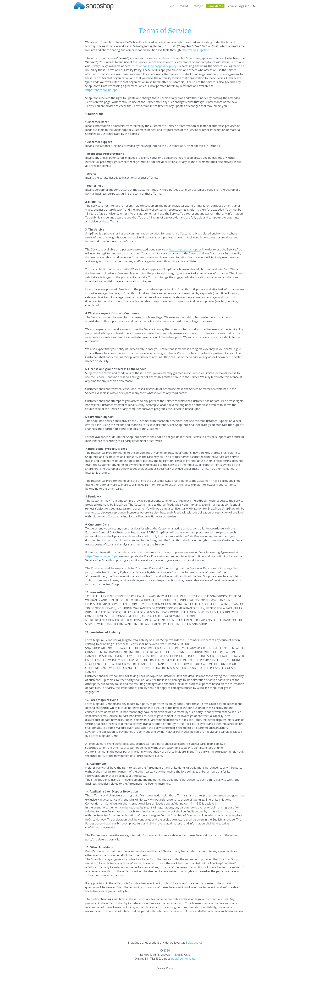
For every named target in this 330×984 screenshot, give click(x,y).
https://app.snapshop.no (197, 50)
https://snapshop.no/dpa (101, 90)
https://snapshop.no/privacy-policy (154, 66)
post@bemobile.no (183, 958)
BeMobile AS (194, 942)
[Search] (254, 6)
